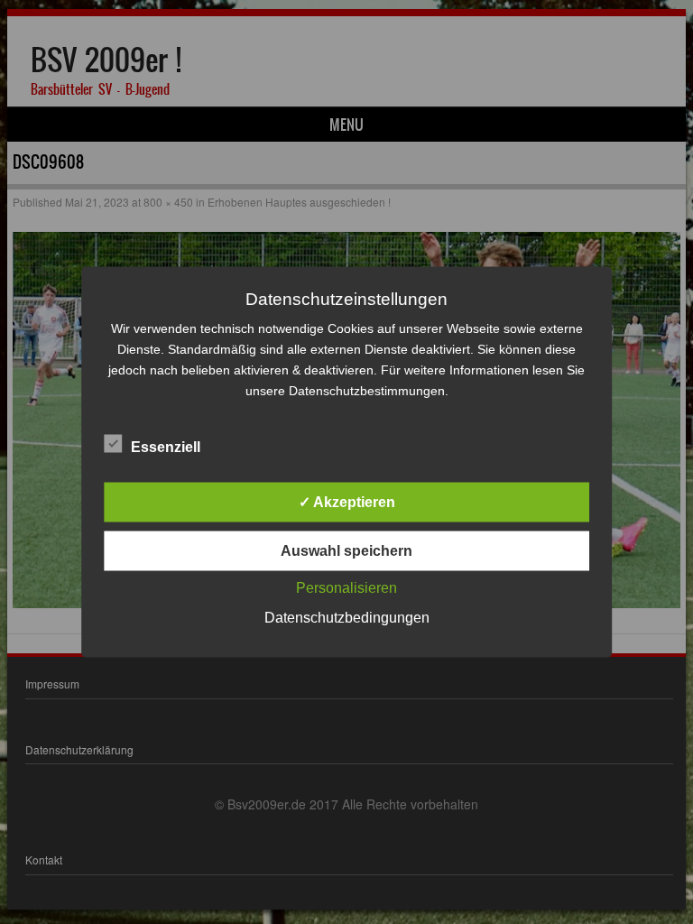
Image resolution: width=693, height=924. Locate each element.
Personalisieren (346, 588)
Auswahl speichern (346, 551)
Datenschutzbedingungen (347, 617)
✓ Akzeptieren (347, 502)
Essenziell (165, 447)
